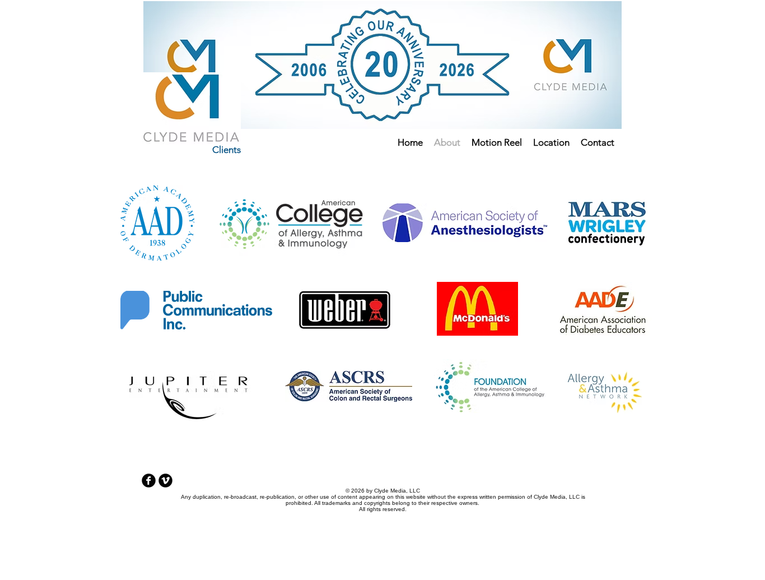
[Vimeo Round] (165, 481)
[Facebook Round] (149, 481)
